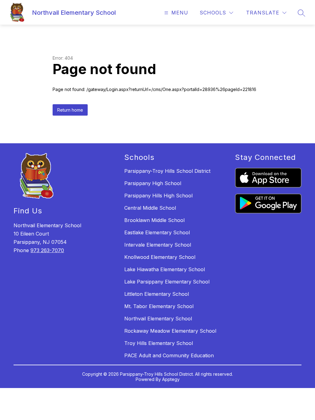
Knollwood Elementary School (159, 257)
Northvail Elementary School (158, 318)
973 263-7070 (47, 250)
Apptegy (171, 379)
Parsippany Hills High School (158, 195)
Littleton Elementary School (156, 294)
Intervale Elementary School (157, 245)
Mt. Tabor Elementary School (158, 306)
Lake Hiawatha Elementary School (164, 269)
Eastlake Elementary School (157, 232)
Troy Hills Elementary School (158, 343)
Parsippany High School (152, 183)
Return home (70, 110)
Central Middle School (150, 208)
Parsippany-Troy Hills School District (167, 171)
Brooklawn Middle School (154, 220)
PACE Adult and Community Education (169, 355)
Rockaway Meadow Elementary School (170, 331)
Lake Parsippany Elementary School (166, 282)
